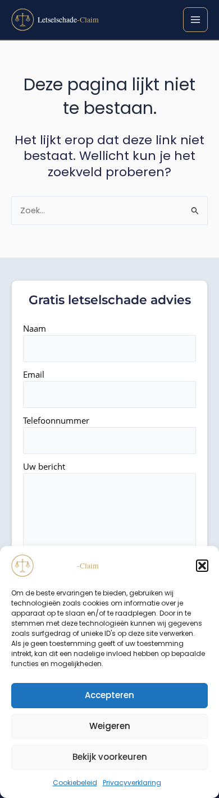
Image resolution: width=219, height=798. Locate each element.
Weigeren (109, 726)
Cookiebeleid (75, 782)
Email (33, 374)
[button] (202, 565)
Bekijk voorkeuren (109, 757)
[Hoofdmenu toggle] (195, 19)
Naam (34, 328)
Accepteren (109, 695)
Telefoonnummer (56, 420)
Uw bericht (44, 466)
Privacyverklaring (132, 782)
